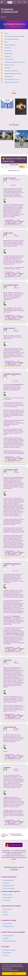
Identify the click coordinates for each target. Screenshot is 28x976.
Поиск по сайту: (14, 164)
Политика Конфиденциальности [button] (10, 970)
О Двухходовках (6, 900)
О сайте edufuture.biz (9, 727)
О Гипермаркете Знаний (10, 469)
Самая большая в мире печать (11, 39)
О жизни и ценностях (7, 909)
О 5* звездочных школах (10, 285)
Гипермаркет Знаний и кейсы (11, 70)
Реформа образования (10, 44)
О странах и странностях (8, 935)
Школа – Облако (7, 292)
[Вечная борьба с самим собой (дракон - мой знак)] (6, 135)
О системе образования (8, 880)
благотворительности (18, 384)
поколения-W (6, 811)
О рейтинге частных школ (8, 888)
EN (9, 2)
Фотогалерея (8, 47)
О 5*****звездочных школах (9, 885)
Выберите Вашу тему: (14, 170)
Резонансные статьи (9, 64)
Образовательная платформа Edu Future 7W (15, 62)
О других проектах (9, 328)
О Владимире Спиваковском (12, 374)
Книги (6, 41)
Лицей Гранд (7, 67)
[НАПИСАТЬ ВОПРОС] (7, 846)
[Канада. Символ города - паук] (21, 139)
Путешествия (8, 56)
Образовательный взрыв (13, 633)
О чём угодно (7, 660)
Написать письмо (8, 76)
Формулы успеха (8, 53)
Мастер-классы (8, 50)
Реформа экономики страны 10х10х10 (13, 73)
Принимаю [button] (14, 973)
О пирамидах (6, 938)
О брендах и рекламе (7, 897)
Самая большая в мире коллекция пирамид (14, 36)
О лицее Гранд (6, 882)
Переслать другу (11, 222)
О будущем (6, 767)
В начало (4, 833)
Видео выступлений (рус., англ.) (12, 79)
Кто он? (6, 33)
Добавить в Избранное (19, 221)
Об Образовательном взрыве (9, 940)
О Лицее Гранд (7, 233)
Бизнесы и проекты (9, 59)
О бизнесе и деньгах (9, 178)
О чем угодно (6, 955)
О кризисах (5, 911)
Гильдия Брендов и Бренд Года (12, 82)
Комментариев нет (10, 220)
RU (11, 2)
